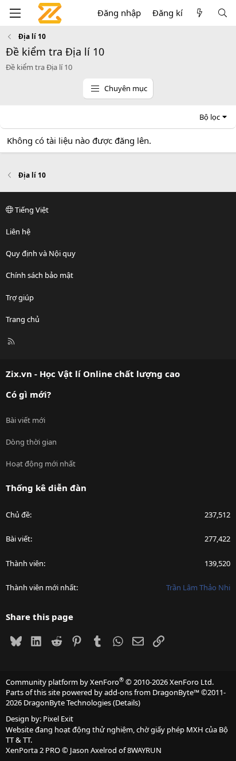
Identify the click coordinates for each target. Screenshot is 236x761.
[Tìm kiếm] (222, 13)
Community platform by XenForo (110, 682)
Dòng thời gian (31, 442)
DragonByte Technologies (67, 702)
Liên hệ (18, 231)
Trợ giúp (20, 297)
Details (126, 702)
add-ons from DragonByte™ (151, 692)
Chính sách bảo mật (39, 275)
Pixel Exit (58, 718)
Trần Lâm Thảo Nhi (198, 587)
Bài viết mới (25, 420)
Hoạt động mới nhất (41, 463)
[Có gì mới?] (199, 13)
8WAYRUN (144, 750)
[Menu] (14, 13)
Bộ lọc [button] (209, 117)
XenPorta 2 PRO (33, 750)
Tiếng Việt (31, 210)
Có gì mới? (28, 394)
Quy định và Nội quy (41, 253)
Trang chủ (23, 319)
